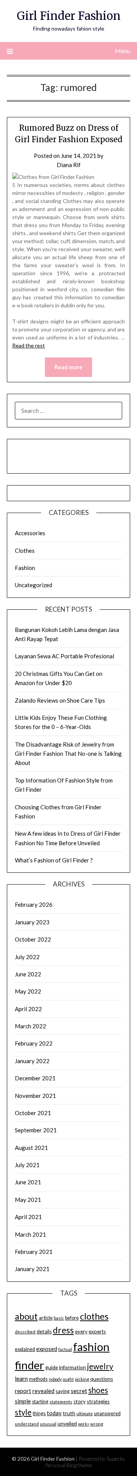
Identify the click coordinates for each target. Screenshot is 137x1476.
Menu (122, 50)
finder (29, 1365)
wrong (96, 1423)
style (23, 1412)
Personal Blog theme (68, 1465)
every (81, 1331)
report (23, 1391)
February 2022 (34, 1043)
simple (23, 1401)
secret (79, 1390)
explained (25, 1349)
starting (40, 1402)
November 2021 (35, 1095)
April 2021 (28, 1216)
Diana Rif (69, 164)
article (46, 1318)
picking (82, 1379)
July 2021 (27, 1164)
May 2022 (28, 991)
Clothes (25, 550)
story (79, 1401)
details (44, 1331)
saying (63, 1391)
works (83, 1423)
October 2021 (33, 1112)
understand (27, 1423)
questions (101, 1379)
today (54, 1412)
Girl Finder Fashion (69, 16)
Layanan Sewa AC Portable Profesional (64, 656)
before (72, 1318)
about (26, 1316)
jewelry (100, 1366)
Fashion (25, 567)
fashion (91, 1346)
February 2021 (34, 1251)
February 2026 (34, 904)
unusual (48, 1423)
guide (51, 1367)
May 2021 (28, 1199)
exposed (46, 1349)
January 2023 (32, 922)
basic (59, 1317)
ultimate (84, 1413)
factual (65, 1349)
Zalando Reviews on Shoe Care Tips (60, 700)
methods (38, 1379)
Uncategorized (33, 584)
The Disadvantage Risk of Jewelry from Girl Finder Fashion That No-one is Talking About (68, 753)
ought (68, 1379)
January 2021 (32, 1268)
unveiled (67, 1424)
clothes (94, 1316)
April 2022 (28, 1008)
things (39, 1413)
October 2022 (33, 939)
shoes (98, 1390)
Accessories (30, 532)
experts (97, 1331)
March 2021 (30, 1234)
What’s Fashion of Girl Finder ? (54, 860)
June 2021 (28, 1182)
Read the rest (28, 345)
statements (60, 1401)
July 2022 (27, 956)
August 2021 (31, 1147)
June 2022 (28, 974)
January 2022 (32, 1060)
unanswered (107, 1413)
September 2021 (36, 1130)
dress (63, 1330)
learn (21, 1378)
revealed (43, 1390)
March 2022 (30, 1026)
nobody (55, 1379)
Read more (68, 367)
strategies (98, 1401)
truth (69, 1413)
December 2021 (35, 1078)
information (72, 1367)
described (25, 1331)
